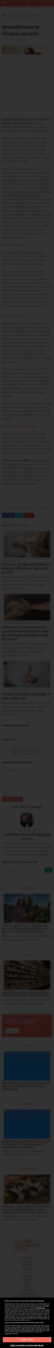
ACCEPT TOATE (27, 1339)
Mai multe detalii (40, 1307)
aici (12, 1316)
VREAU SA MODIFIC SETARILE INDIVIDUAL (27, 1345)
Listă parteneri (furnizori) (11, 1333)
